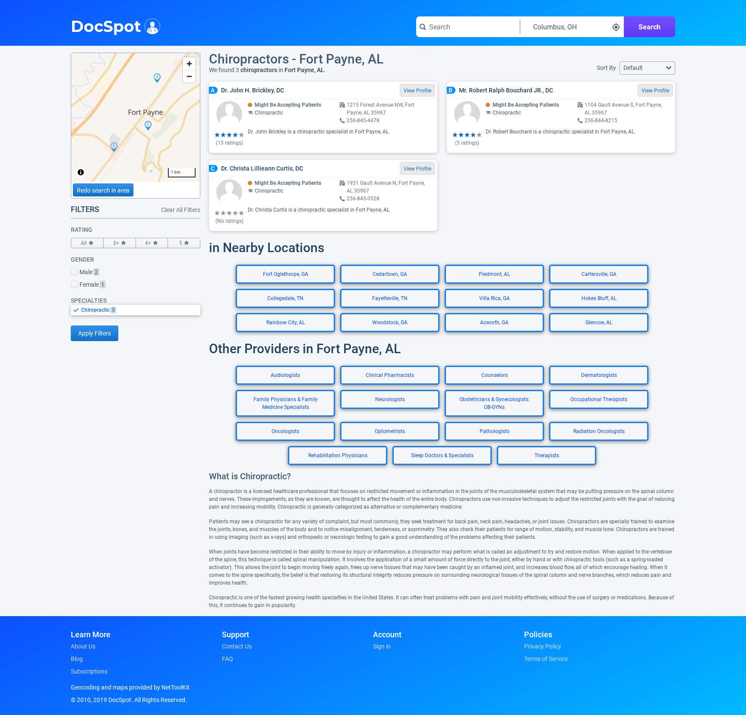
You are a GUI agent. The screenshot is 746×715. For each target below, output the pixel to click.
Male (88, 272)
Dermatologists (599, 375)
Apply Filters (94, 333)
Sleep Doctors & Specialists (442, 455)
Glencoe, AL (598, 323)
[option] (140, 310)
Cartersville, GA (599, 274)
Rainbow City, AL (285, 323)
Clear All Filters (180, 209)
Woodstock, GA (390, 323)
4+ (148, 243)
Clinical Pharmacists (390, 375)
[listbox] (135, 309)
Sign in (382, 646)
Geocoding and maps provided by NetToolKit (130, 687)
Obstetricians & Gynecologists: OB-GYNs (494, 403)
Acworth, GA (494, 323)
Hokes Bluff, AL (599, 298)
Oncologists (285, 431)
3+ (116, 243)
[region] (135, 117)
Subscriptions (89, 671)
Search (650, 27)
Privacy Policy (542, 646)
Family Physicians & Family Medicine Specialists (285, 403)
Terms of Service (546, 658)
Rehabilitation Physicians (337, 455)
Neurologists (390, 399)
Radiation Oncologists (599, 431)
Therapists (546, 455)
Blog (77, 658)
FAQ (227, 658)
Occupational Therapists (598, 399)
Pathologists (494, 431)
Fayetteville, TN (390, 298)
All (84, 243)
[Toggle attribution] (81, 172)
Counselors (494, 375)
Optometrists (390, 431)
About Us (83, 646)
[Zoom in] (189, 63)
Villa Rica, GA (494, 298)
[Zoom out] (189, 76)
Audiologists (285, 375)
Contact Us (237, 646)
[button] (647, 68)
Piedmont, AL (494, 274)
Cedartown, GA (390, 274)
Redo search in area (103, 190)
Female (91, 284)
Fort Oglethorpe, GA (285, 274)
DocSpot (106, 25)
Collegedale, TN (285, 298)
